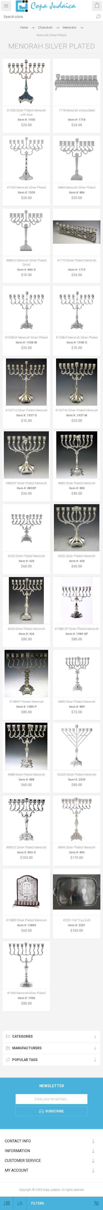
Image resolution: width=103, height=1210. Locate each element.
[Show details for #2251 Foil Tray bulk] (76, 892)
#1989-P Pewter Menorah (26, 701)
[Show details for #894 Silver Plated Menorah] (76, 819)
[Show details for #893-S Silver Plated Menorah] (26, 819)
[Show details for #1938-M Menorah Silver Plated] (26, 309)
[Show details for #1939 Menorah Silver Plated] (26, 159)
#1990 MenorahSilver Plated (26, 993)
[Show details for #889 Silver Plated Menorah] (76, 673)
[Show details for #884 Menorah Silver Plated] (76, 159)
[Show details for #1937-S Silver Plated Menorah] (26, 382)
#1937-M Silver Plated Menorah (76, 410)
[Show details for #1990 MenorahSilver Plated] (26, 964)
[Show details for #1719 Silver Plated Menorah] (76, 232)
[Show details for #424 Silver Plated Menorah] (26, 600)
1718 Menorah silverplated (77, 110)
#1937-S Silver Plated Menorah (26, 410)
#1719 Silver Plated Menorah (76, 260)
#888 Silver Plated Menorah (26, 774)
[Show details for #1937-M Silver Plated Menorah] (76, 382)
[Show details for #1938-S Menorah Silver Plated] (76, 309)
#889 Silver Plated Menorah (76, 701)
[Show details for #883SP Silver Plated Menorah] (26, 454)
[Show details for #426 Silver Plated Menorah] (76, 527)
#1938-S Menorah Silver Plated (77, 337)
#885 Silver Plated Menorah (76, 483)
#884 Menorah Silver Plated (76, 187)
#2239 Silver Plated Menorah (76, 774)
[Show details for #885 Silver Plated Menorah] (76, 454)
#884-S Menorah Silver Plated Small (26, 262)
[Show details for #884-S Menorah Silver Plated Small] (26, 232)
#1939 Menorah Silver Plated (26, 187)
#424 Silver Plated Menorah (26, 629)
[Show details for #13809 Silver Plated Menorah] (26, 892)
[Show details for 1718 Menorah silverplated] (76, 82)
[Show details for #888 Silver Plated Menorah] (26, 746)
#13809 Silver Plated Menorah (26, 920)
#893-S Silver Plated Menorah (26, 847)
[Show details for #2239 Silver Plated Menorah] (76, 746)
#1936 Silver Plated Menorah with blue (26, 112)
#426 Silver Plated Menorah (76, 556)
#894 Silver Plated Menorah (76, 847)
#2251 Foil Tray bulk (77, 920)
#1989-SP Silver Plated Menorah (77, 629)
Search (98, 16)
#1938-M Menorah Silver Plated (26, 337)
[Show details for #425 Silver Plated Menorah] (26, 527)
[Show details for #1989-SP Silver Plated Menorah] (76, 600)
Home (24, 27)
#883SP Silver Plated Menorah (26, 483)
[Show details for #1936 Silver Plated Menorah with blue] (26, 82)
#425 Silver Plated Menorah (26, 556)
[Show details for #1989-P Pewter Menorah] (26, 673)
